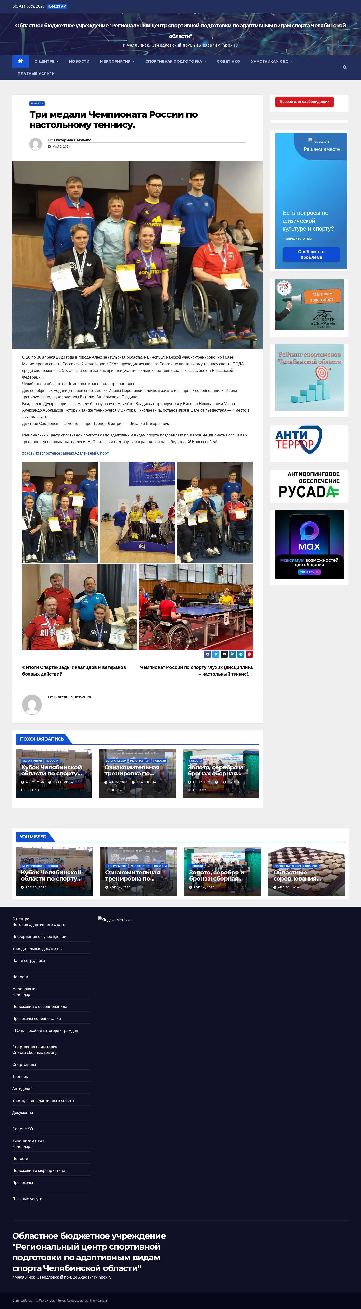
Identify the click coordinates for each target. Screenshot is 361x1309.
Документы (22, 1113)
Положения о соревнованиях (296, 866)
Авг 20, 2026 (288, 887)
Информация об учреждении (39, 936)
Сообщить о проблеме (311, 254)
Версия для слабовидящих (304, 101)
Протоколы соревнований (36, 1018)
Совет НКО (228, 61)
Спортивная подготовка (174, 61)
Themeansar (98, 1300)
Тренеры (20, 1076)
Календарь (22, 994)
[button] (345, 67)
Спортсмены (24, 1064)
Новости (79, 61)
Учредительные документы (37, 948)
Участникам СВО (270, 61)
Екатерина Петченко (72, 140)
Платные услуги (36, 73)
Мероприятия (116, 61)
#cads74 (29, 453)
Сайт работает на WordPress (34, 1300)
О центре (45, 61)
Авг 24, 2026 (120, 887)
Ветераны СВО (116, 761)
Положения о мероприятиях (38, 1170)
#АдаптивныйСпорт (90, 453)
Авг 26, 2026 (36, 887)
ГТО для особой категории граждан (45, 1030)
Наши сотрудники (28, 960)
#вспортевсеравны (54, 453)
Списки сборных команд (34, 1052)
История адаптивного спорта (39, 924)
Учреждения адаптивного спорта (43, 1100)
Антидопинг (23, 1088)
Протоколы (22, 1183)
